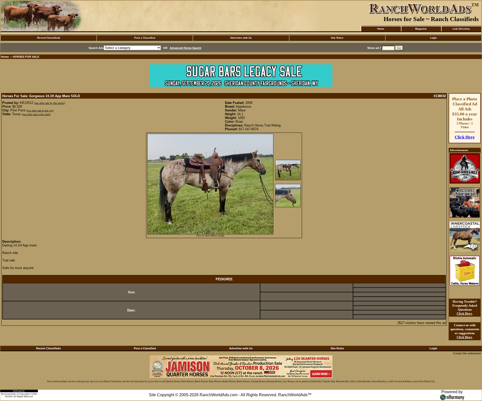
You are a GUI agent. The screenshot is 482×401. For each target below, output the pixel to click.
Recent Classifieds (48, 37)
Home (380, 28)
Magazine (421, 28)
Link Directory (461, 28)
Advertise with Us (241, 37)
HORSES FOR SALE (26, 56)
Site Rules (337, 37)
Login (433, 37)
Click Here (465, 137)
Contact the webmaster (467, 353)
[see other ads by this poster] (49, 103)
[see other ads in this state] (36, 114)
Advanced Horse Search (185, 47)
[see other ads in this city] (40, 110)
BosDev (9, 396)
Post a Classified (144, 37)
